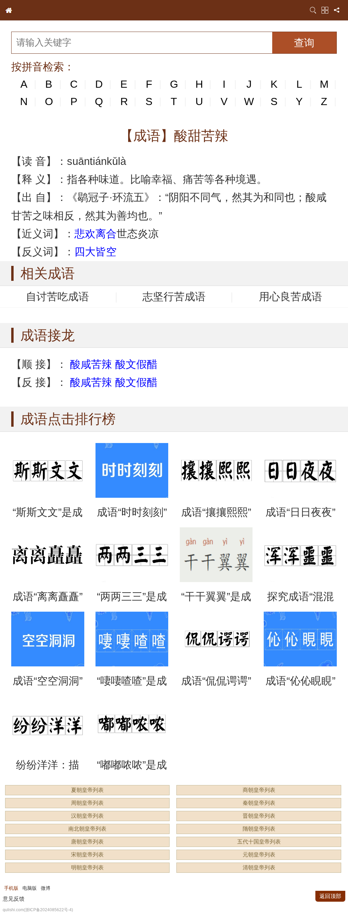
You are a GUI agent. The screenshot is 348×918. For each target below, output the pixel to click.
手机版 (11, 888)
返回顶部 (330, 896)
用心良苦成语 (290, 297)
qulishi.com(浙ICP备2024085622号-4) (38, 909)
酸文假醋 (136, 364)
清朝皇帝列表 (259, 867)
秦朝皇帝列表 (259, 803)
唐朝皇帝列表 (87, 842)
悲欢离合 (95, 234)
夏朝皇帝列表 (87, 790)
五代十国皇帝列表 (259, 842)
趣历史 (9, 10)
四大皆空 (95, 252)
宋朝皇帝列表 (87, 854)
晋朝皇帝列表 (259, 816)
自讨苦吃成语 (57, 297)
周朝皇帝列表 (87, 803)
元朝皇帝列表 (259, 854)
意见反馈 (13, 899)
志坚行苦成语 (174, 297)
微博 (45, 888)
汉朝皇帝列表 (87, 816)
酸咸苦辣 (91, 364)
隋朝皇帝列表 (259, 829)
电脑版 (29, 888)
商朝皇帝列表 (259, 790)
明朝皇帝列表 (87, 867)
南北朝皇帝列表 (87, 829)
